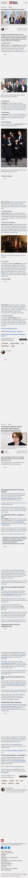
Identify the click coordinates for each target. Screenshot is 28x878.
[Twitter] (5, 848)
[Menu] (26, 3)
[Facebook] (2, 848)
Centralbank (4, 780)
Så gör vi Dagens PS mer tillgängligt (9, 868)
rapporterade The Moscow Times (9, 498)
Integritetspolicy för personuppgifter (9, 857)
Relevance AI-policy (5, 862)
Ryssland (4, 783)
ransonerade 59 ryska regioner (8, 663)
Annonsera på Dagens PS (7, 863)
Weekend (10, 7)
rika (22, 343)
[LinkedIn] (9, 848)
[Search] (24, 3)
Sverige (12, 346)
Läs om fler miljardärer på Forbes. (9, 328)
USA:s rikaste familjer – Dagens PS (14, 331)
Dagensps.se (3, 7)
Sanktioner (10, 783)
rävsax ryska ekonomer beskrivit (15, 750)
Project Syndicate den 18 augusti (9, 706)
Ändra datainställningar (6, 870)
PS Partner (3, 867)
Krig (17, 780)
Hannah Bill (8, 350)
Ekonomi (12, 780)
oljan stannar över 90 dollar (18, 760)
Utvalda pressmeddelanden (7, 852)
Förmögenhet (5, 343)
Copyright (3, 856)
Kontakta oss (4, 854)
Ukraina (17, 783)
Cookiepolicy (4, 859)
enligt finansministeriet (8, 594)
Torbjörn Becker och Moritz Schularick (15, 684)
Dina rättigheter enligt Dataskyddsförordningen (11, 860)
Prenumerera (23, 339)
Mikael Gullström (9, 788)
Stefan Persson (5, 346)
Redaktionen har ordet (6, 865)
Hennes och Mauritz (14, 343)
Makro (9, 424)
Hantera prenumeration (6, 851)
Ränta (22, 780)
